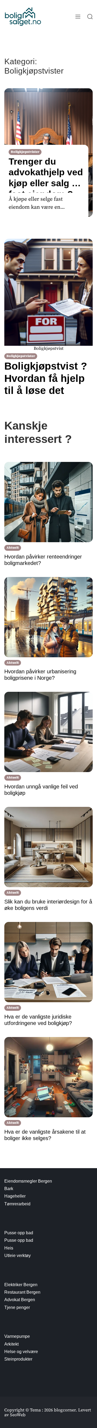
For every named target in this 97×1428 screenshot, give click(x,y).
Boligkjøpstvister (25, 152)
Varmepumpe (17, 1336)
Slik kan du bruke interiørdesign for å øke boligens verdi (48, 905)
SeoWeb (18, 1415)
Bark (8, 1188)
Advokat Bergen (19, 1299)
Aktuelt (12, 547)
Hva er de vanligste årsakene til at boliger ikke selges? (45, 1135)
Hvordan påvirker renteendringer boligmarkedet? (43, 560)
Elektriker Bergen (20, 1284)
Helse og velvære (21, 1351)
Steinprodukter (18, 1359)
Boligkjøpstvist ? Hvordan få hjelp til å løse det (45, 378)
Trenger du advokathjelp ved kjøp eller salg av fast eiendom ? (46, 172)
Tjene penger (17, 1307)
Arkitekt (11, 1344)
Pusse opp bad (18, 1232)
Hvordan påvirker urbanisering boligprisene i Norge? (40, 675)
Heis (8, 1248)
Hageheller (15, 1196)
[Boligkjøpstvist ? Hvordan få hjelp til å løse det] (48, 292)
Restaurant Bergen (22, 1292)
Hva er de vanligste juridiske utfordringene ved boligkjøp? (38, 1020)
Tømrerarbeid (17, 1204)
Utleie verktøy (17, 1255)
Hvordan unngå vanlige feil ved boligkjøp (41, 790)
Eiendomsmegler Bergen (28, 1181)
